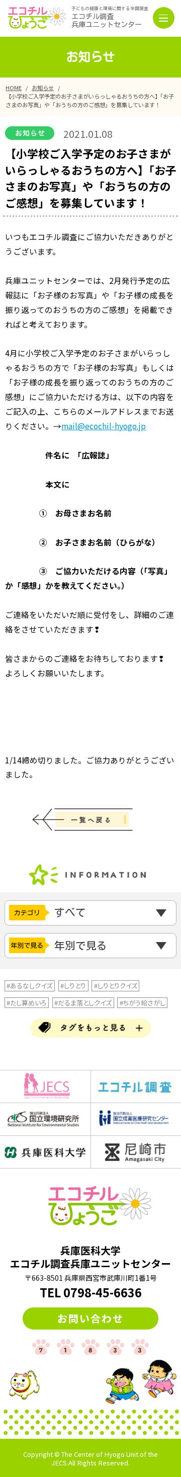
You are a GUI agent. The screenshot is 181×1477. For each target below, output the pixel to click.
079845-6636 (102, 1292)
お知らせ (43, 88)
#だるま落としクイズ (83, 1002)
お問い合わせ (90, 1318)
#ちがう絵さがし (142, 1002)
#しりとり (73, 985)
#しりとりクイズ (115, 985)
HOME (14, 88)
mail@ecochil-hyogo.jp (103, 426)
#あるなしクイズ (29, 985)
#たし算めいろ (26, 1002)
